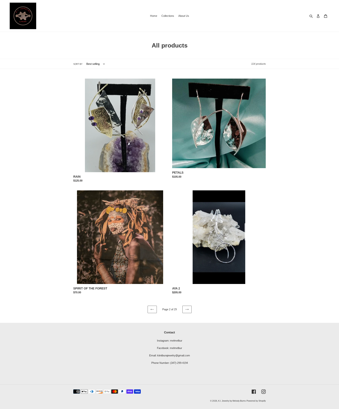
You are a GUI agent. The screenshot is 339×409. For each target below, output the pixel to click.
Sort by (77, 64)
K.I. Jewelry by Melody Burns (232, 401)
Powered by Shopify (256, 401)
